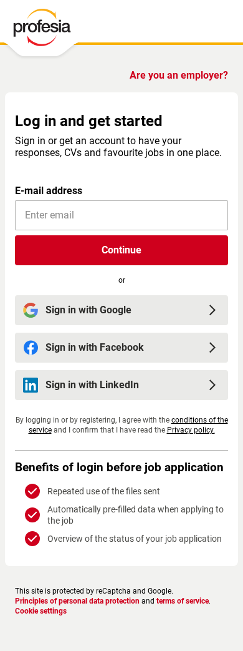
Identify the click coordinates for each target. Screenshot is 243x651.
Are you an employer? (179, 75)
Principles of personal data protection (77, 601)
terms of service (182, 601)
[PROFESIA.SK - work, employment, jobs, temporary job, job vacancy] (41, 30)
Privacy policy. (191, 430)
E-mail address (48, 191)
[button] (121, 250)
